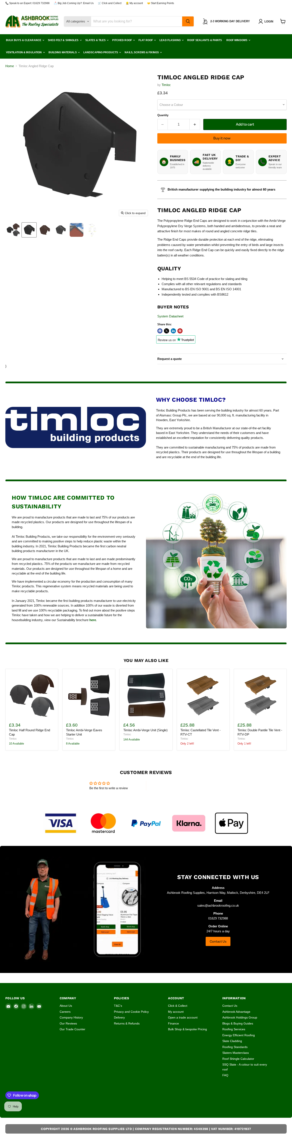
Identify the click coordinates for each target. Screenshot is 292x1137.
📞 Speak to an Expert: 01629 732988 (27, 3)
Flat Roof (146, 40)
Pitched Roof (122, 40)
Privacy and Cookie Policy (131, 1011)
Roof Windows (237, 40)
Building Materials (63, 52)
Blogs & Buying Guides (237, 1023)
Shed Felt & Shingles (63, 40)
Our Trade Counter (72, 1029)
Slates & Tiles (95, 40)
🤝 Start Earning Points (160, 3)
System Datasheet (170, 316)
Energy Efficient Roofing (238, 1035)
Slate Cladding (232, 1041)
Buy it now (221, 138)
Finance (173, 1023)
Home (9, 66)
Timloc (166, 85)
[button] (266, 21)
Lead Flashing (170, 40)
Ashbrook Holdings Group (239, 1017)
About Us (66, 1005)
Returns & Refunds (127, 1023)
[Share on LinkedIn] (173, 330)
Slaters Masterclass (235, 1052)
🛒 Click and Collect (109, 3)
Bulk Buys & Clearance (24, 40)
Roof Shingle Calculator (238, 1058)
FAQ (225, 1075)
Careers (65, 1011)
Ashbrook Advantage (236, 1011)
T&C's (118, 1005)
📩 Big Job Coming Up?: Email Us (74, 3)
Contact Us (218, 941)
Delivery (119, 1017)
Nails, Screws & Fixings (142, 52)
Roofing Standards (235, 1047)
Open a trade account (183, 1017)
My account (176, 1011)
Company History (71, 1017)
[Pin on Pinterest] (180, 330)
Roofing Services (233, 1029)
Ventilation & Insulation (24, 52)
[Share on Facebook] (159, 330)
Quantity (162, 115)
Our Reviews (68, 1023)
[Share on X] (166, 330)
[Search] (188, 21)
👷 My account (134, 3)
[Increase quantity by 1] (195, 124)
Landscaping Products (101, 52)
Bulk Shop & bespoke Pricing (187, 1029)
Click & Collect (177, 1005)
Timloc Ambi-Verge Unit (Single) (145, 730)
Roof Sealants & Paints (204, 40)
